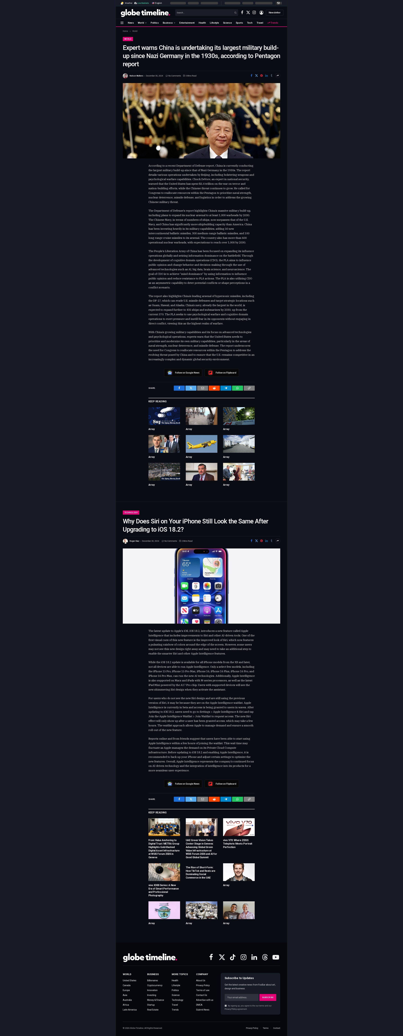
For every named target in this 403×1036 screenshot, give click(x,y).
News (131, 22)
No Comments (174, 76)
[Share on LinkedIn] (266, 75)
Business (168, 22)
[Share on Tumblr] (271, 75)
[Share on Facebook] (251, 75)
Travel (260, 22)
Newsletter (275, 12)
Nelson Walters (136, 76)
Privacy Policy (231, 1009)
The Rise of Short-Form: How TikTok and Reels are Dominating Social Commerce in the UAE (200, 872)
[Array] (164, 416)
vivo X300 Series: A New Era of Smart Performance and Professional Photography (163, 890)
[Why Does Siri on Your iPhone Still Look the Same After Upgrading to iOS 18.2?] (201, 586)
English (158, 3)
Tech (250, 22)
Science (227, 22)
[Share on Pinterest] (261, 75)
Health (202, 22)
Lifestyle (214, 22)
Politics (155, 22)
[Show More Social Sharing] (277, 75)
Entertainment (187, 22)
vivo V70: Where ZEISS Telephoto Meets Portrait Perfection (237, 844)
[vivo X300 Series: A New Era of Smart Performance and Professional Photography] (164, 872)
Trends (274, 22)
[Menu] (122, 22)
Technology (131, 512)
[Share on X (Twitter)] (256, 75)
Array (151, 429)
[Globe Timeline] (145, 12)
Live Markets (143, 3)
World (141, 22)
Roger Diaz (134, 541)
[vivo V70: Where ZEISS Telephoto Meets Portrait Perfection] (239, 827)
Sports (239, 22)
